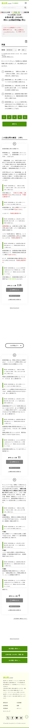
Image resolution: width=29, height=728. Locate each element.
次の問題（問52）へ (14, 660)
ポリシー (19, 708)
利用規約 (5, 708)
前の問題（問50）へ (14, 648)
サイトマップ (6, 711)
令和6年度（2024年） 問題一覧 (14, 654)
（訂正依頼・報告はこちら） (8, 56)
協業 (18, 705)
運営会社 (5, 702)
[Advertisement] (14, 323)
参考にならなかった (14, 295)
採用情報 (5, 705)
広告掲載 (19, 702)
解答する (14, 124)
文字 (19, 50)
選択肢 (3, 50)
